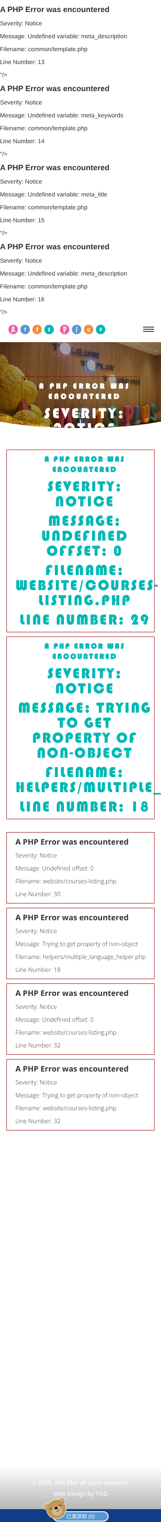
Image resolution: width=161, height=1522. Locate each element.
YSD (101, 1493)
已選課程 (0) (81, 1516)
